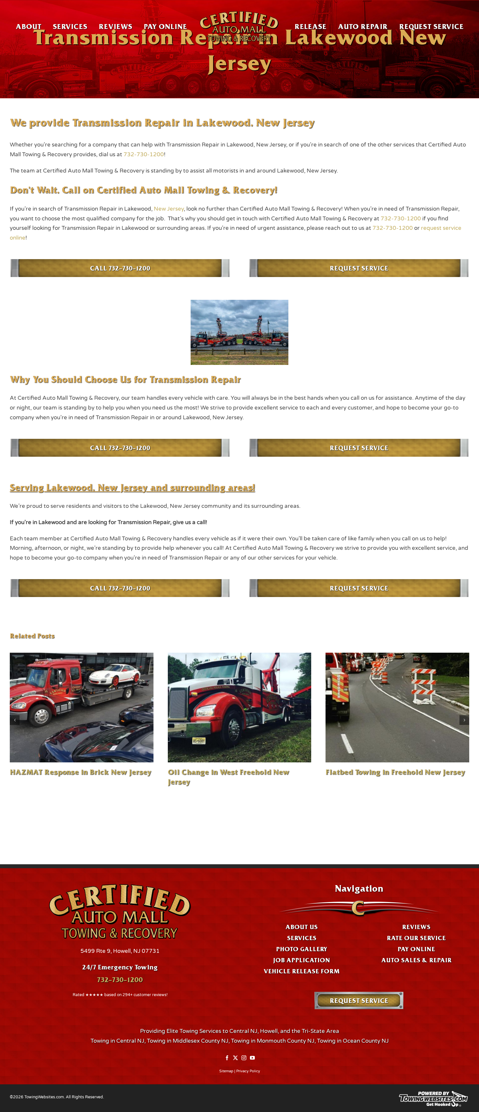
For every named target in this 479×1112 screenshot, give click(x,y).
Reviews (416, 926)
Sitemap (226, 1071)
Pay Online (416, 948)
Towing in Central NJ (117, 1040)
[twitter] (235, 1057)
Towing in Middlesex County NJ (187, 1040)
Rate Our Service (416, 937)
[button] (15, 720)
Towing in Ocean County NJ (353, 1040)
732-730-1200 (143, 154)
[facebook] (227, 1057)
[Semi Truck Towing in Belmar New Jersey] (240, 708)
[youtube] (252, 1057)
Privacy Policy (248, 1071)
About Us (301, 926)
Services (301, 937)
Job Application (301, 960)
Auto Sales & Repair (416, 960)
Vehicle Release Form (302, 971)
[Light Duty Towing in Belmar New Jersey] (81, 708)
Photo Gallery (301, 948)
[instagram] (243, 1057)
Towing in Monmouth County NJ (272, 1040)
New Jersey (169, 208)
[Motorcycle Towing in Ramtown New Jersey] (397, 708)
